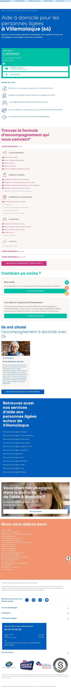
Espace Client (60, 1)
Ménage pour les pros (34, 1)
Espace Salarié (48, 1)
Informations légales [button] (9, 618)
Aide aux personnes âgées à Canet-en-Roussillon (18, 435)
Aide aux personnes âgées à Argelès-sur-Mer (17, 446)
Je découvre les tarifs (35, 291)
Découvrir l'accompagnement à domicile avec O (24, 263)
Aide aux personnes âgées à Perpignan (15, 432)
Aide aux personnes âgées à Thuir (13, 468)
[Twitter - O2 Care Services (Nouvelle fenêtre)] (40, 600)
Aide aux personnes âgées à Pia (13, 454)
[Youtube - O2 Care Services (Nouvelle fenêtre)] (47, 600)
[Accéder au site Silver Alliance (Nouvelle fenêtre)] (61, 665)
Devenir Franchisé (19, 1)
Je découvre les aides (35, 316)
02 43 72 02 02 (38, 590)
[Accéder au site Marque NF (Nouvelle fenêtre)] (10, 665)
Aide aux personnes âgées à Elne (13, 457)
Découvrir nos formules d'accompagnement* (23, 392)
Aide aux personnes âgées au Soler (14, 465)
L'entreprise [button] (5, 613)
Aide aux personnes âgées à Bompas (14, 472)
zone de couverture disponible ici (39, 588)
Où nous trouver (7, 652)
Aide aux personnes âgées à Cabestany (15, 450)
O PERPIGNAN (11, 54)
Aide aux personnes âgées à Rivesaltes (15, 461)
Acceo (12, 645)
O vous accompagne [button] (9, 608)
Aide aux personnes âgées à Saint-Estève (16, 439)
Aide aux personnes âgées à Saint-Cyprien (16, 443)
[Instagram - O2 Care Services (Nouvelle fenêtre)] (33, 600)
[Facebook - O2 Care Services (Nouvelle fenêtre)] (27, 600)
